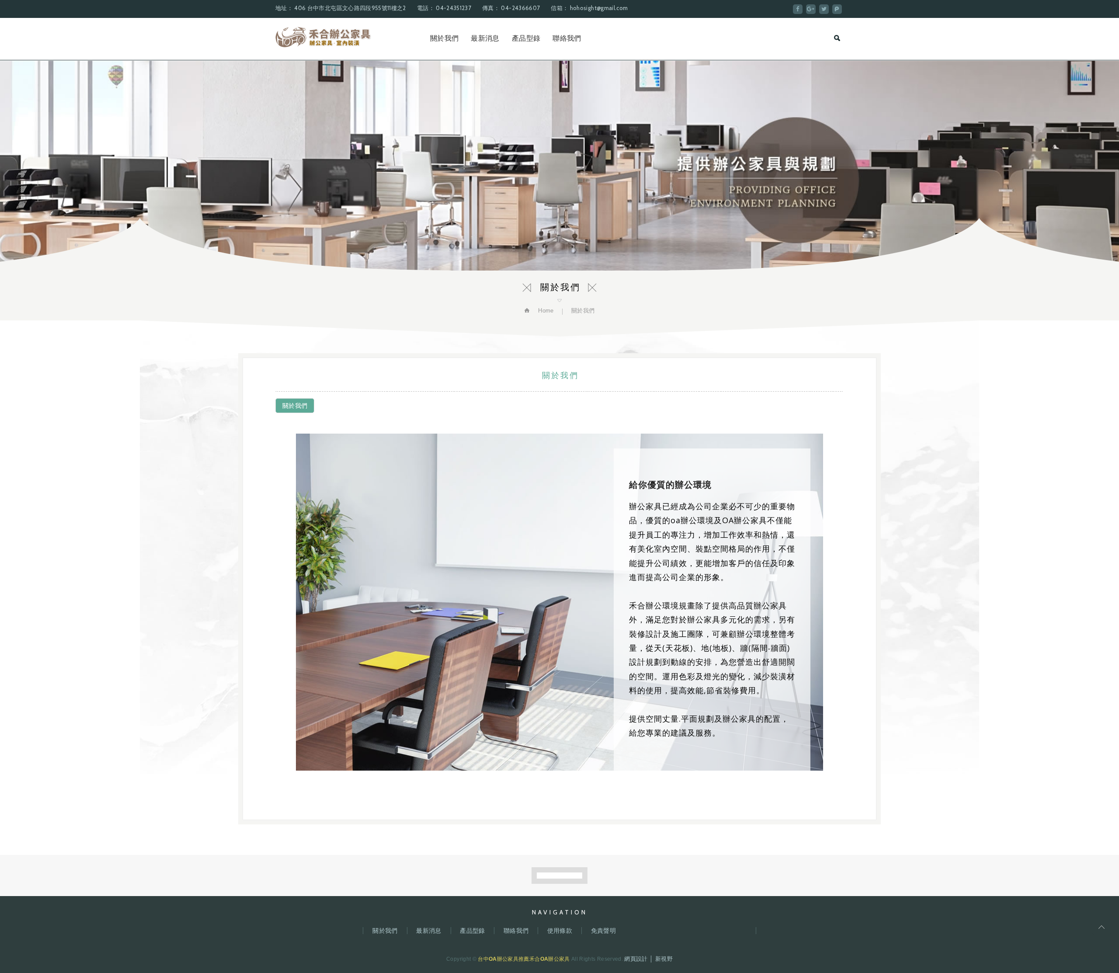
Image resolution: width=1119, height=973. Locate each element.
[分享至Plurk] (837, 9)
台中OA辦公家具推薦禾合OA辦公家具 (323, 37)
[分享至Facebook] (798, 9)
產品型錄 (526, 38)
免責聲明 (603, 930)
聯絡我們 (567, 38)
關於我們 (444, 38)
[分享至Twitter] (824, 9)
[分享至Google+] (811, 9)
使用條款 (559, 930)
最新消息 (485, 38)
